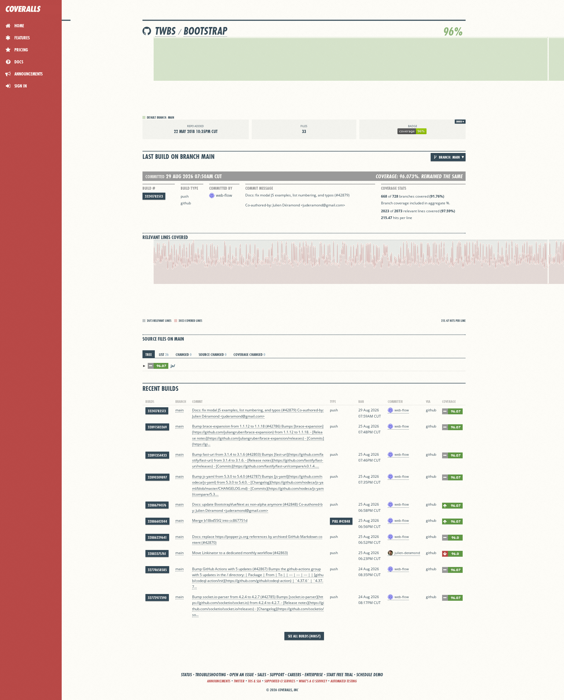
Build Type (189, 188)
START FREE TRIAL (339, 675)
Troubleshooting (210, 675)
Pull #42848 (341, 521)
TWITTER (239, 681)
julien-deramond (407, 553)
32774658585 (157, 569)
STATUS (186, 675)
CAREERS (294, 675)
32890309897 (157, 477)
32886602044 (157, 521)
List (164, 354)
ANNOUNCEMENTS (218, 681)
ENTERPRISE (314, 675)
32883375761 (157, 553)
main (179, 410)
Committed (154, 177)
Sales (261, 675)
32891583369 (157, 427)
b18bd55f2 (212, 520)
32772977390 (157, 597)
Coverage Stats (393, 188)
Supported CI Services (279, 681)
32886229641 (157, 537)
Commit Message (259, 188)
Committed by (220, 188)
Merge (198, 520)
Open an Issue (241, 675)
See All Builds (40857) (304, 636)
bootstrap (205, 31)
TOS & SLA (254, 681)
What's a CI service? (313, 681)
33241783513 (154, 196)
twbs (165, 31)
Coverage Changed (249, 354)
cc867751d (238, 520)
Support (277, 675)
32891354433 (157, 455)
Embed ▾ (460, 121)
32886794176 (157, 505)
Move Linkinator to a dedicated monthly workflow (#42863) (240, 553)
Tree (148, 354)
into (225, 520)
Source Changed (212, 354)
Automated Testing (343, 681)
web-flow (224, 195)
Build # (148, 188)
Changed (184, 354)
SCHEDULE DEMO (369, 675)
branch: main (449, 157)
